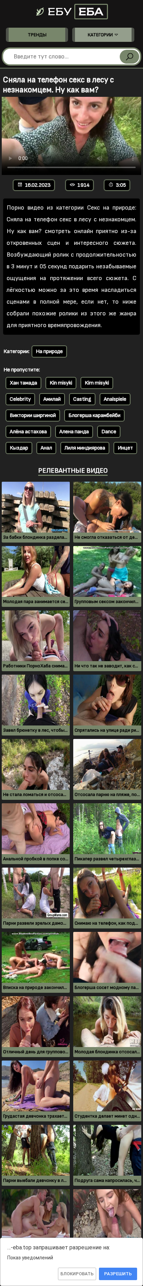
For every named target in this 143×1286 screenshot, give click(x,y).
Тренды (37, 35)
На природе (49, 351)
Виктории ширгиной (33, 415)
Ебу (74, 12)
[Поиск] (129, 57)
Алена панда (74, 431)
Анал (46, 448)
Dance (108, 431)
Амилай (52, 399)
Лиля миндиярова (85, 448)
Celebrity (20, 399)
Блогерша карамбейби (94, 415)
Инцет (125, 448)
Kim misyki (97, 383)
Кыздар (19, 448)
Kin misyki (61, 383)
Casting (82, 399)
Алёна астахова (28, 431)
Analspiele (115, 399)
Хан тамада (23, 383)
